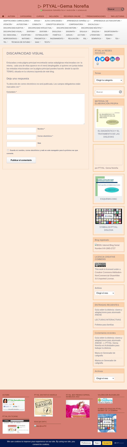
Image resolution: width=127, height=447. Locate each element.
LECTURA (81, 35)
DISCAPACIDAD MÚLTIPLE (91, 28)
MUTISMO (26, 39)
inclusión (54, 16)
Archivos (98, 288)
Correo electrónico (45, 136)
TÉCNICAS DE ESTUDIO (20, 42)
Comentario (12, 92)
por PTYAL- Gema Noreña (106, 168)
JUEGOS (69, 35)
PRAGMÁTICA (39, 39)
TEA (116, 39)
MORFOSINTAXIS (10, 39)
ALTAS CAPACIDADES (53, 21)
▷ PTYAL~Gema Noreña (63, 6)
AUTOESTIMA (22, 24)
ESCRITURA (26, 35)
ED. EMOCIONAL (9, 35)
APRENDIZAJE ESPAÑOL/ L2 (78, 21)
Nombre (41, 129)
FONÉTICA (57, 35)
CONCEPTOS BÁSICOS (55, 24)
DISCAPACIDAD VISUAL (12, 31)
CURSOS (40, 16)
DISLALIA (83, 31)
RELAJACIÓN (73, 39)
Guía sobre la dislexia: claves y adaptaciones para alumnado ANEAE (108, 312)
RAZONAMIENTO (56, 39)
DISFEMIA (31, 31)
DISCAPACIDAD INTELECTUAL (40, 28)
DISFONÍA (43, 31)
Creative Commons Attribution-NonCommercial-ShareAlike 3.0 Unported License (108, 275)
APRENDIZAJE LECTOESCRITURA (107, 21)
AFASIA (37, 21)
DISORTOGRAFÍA (111, 31)
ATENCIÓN (7, 24)
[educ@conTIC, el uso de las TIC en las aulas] (40, 426)
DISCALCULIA (93, 24)
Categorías (25, 16)
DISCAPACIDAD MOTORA (66, 28)
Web (39, 143)
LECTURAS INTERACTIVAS (108, 320)
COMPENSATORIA (76, 24)
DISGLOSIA (56, 31)
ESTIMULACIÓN (42, 35)
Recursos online (72, 16)
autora (11, 16)
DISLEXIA (95, 31)
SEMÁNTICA (96, 39)
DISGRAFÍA (70, 31)
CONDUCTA (36, 24)
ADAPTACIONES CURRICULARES (16, 21)
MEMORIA (109, 35)
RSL (84, 39)
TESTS (47, 42)
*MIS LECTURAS (117, 16)
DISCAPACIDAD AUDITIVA (13, 28)
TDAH (108, 39)
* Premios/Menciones (96, 16)
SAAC (37, 42)
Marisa (98, 360)
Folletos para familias (104, 325)
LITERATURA (95, 35)
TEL (4, 42)
